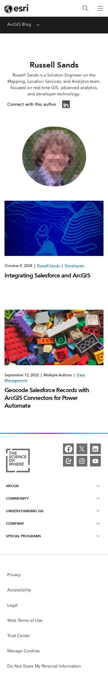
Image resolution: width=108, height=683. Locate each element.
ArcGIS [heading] (12, 486)
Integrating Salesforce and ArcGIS (47, 275)
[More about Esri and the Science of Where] (18, 461)
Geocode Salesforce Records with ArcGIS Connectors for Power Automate (46, 397)
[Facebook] (68, 448)
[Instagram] (81, 461)
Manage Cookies (23, 650)
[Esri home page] (16, 8)
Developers (74, 266)
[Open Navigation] (100, 8)
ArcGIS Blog (19, 24)
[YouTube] (95, 461)
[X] (81, 448)
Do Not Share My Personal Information (44, 666)
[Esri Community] (68, 461)
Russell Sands (48, 266)
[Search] (86, 8)
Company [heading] (15, 523)
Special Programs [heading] (23, 536)
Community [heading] (17, 498)
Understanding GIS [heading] (25, 511)
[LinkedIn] (95, 448)
